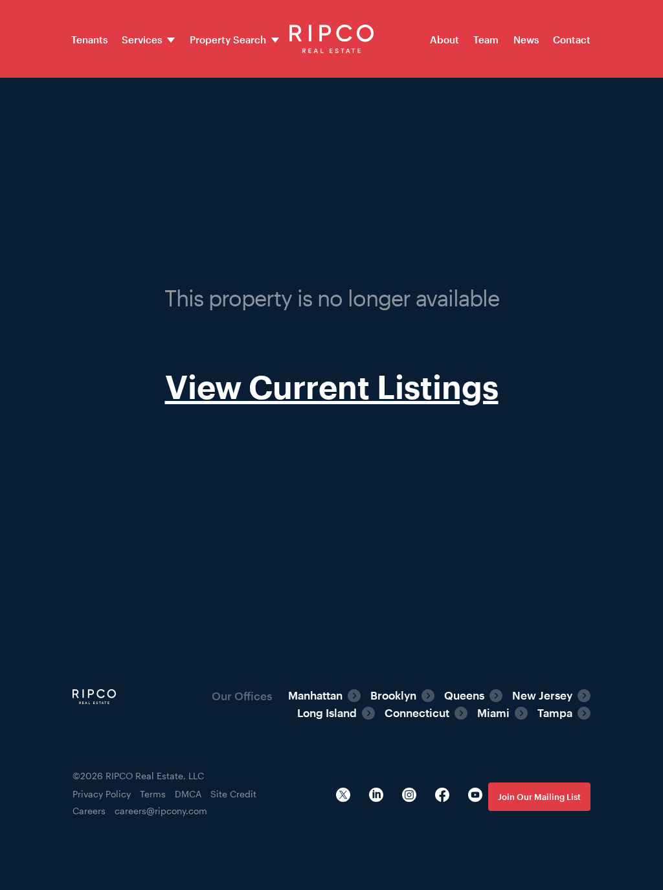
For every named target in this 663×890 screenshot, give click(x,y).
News (526, 39)
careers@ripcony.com (161, 810)
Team (486, 39)
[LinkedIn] (376, 796)
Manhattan (315, 695)
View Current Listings (332, 386)
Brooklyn (393, 695)
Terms (153, 793)
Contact (571, 39)
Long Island (327, 712)
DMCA (188, 793)
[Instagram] (409, 796)
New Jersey (542, 695)
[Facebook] (442, 796)
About (444, 39)
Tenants (89, 39)
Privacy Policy (102, 793)
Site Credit (233, 793)
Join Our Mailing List (539, 797)
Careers (89, 810)
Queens (464, 695)
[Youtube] (475, 796)
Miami (493, 712)
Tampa (554, 712)
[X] (343, 796)
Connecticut (417, 712)
